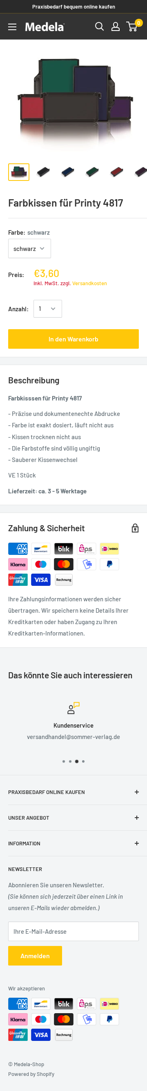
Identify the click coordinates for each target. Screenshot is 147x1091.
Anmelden (35, 955)
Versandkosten (89, 283)
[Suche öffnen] (99, 26)
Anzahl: (18, 308)
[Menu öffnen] (12, 27)
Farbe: (29, 232)
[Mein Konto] (115, 26)
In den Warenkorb (73, 339)
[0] (132, 26)
